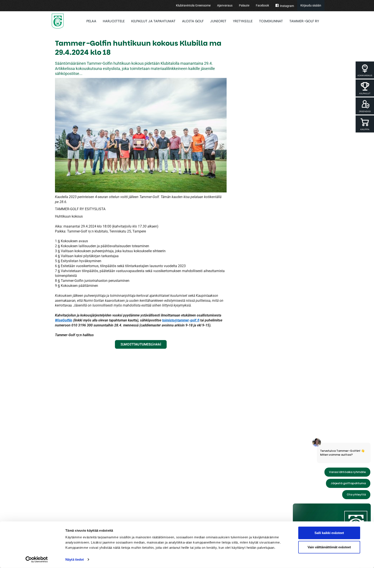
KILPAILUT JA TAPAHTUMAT (153, 21)
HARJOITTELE (114, 21)
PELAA (91, 21)
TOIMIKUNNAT (271, 21)
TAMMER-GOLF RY (304, 21)
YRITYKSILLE (243, 21)
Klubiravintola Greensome (193, 5)
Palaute (244, 5)
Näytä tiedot (74, 559)
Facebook (262, 5)
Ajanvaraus (224, 5)
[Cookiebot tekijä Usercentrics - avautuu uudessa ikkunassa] (37, 559)
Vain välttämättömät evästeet (329, 547)
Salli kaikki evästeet (329, 533)
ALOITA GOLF (193, 21)
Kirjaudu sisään (310, 5)
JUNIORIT (218, 21)
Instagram (287, 6)
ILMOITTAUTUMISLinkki (141, 344)
